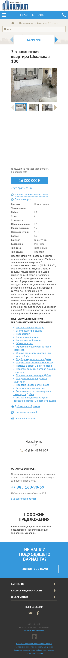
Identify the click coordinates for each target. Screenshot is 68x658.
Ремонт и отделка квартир (30, 388)
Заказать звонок (64, 15)
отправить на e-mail (26, 412)
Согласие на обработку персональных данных (34, 647)
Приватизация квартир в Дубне (33, 375)
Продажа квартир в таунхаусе (32, 384)
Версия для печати (25, 418)
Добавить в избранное (27, 406)
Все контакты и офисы (23, 498)
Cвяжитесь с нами (35, 569)
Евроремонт (23, 333)
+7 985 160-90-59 (27, 487)
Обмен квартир (24, 343)
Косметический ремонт (29, 340)
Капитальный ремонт (28, 337)
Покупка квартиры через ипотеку (34, 362)
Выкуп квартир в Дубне (29, 330)
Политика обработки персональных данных (34, 643)
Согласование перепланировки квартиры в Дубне (32, 393)
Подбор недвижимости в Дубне (33, 359)
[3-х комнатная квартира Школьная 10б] (21, 107)
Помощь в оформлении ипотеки (34, 365)
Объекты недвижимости (34, 630)
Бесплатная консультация (30, 327)
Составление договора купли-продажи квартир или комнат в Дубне (34, 399)
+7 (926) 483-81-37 (21, 188)
